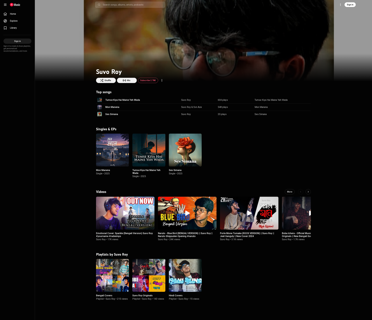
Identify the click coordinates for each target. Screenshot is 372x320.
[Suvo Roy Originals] (148, 275)
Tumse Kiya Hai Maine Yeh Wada (122, 100)
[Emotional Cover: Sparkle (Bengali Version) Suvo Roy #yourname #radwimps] (125, 213)
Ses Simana (111, 114)
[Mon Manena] (112, 150)
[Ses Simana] (185, 150)
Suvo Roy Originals (142, 295)
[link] (17, 13)
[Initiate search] (99, 4)
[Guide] (5, 4)
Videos (101, 192)
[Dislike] (299, 100)
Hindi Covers (176, 295)
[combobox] (134, 5)
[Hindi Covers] (185, 275)
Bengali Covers (104, 295)
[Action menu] (161, 80)
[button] (99, 100)
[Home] (15, 4)
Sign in (350, 4)
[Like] (294, 100)
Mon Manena (112, 107)
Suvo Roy (186, 100)
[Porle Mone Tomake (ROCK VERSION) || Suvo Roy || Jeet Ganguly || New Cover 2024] (249, 213)
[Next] (308, 191)
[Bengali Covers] (112, 275)
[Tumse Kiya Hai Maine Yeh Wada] (148, 150)
